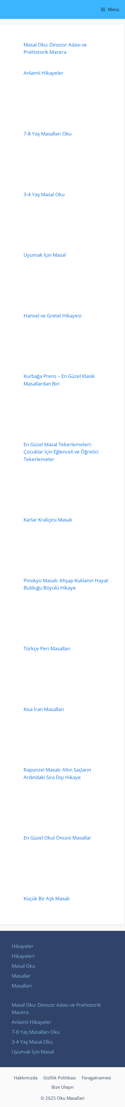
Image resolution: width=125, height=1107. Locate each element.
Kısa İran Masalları (44, 709)
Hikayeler (22, 946)
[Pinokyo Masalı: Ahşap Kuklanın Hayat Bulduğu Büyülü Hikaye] (67, 553)
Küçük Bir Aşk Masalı (46, 898)
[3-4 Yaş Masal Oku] (67, 167)
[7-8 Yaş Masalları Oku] (67, 106)
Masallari (22, 985)
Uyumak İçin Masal (45, 254)
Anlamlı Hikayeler (43, 72)
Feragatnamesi (96, 1078)
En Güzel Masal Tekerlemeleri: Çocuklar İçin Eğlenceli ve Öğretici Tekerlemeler (61, 452)
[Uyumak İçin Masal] (67, 227)
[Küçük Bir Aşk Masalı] (67, 871)
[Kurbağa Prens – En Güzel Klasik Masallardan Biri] (67, 349)
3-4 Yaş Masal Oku (44, 194)
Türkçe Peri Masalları (47, 648)
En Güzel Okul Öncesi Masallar (57, 837)
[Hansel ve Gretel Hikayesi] (67, 288)
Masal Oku (23, 966)
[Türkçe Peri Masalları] (67, 621)
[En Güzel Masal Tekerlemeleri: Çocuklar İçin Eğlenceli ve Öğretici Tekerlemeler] (67, 417)
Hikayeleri (23, 956)
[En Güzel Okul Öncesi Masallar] (67, 810)
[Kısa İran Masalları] (67, 682)
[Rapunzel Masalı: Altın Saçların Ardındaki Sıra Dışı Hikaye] (67, 742)
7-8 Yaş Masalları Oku (48, 133)
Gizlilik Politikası (59, 1078)
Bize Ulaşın (62, 1087)
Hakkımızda (26, 1078)
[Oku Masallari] (9, 9)
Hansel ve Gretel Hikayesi (52, 315)
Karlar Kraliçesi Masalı (48, 519)
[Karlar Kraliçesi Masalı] (67, 492)
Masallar (21, 975)
